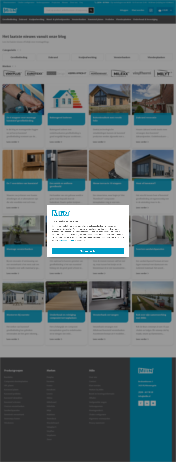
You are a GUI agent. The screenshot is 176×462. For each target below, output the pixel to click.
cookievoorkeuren (66, 240)
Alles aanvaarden (88, 251)
